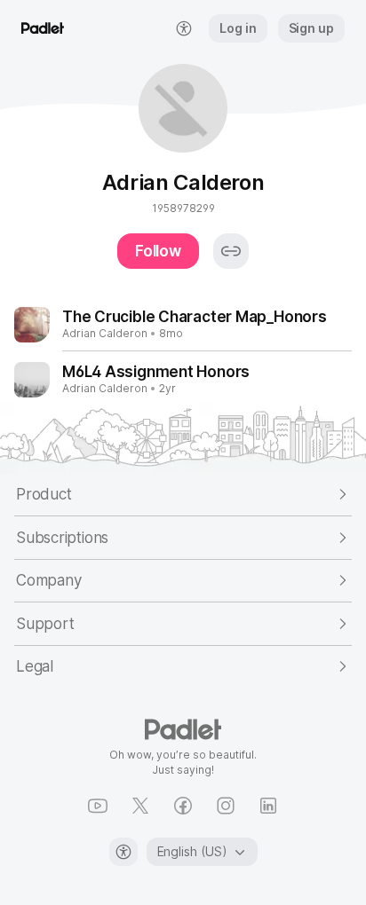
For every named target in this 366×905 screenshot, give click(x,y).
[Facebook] (183, 805)
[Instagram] (225, 805)
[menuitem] (184, 28)
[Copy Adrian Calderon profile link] (231, 251)
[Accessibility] (123, 852)
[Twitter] (140, 805)
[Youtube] (97, 805)
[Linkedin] (268, 805)
